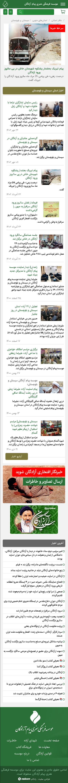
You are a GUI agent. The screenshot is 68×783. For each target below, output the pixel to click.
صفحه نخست (51, 740)
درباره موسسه (21, 753)
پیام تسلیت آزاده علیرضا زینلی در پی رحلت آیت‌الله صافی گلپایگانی (22, 393)
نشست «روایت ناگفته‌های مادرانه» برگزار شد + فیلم (39, 565)
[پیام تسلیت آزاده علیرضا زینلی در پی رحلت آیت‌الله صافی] (51, 387)
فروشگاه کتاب (23, 747)
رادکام (33, 779)
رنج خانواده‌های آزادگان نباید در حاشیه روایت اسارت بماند (36, 570)
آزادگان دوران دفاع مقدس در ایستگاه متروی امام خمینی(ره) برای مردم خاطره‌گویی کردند (33, 603)
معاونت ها (44, 747)
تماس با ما (33, 760)
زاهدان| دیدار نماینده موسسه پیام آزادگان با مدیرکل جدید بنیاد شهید (23, 271)
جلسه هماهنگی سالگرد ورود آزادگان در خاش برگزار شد (23, 237)
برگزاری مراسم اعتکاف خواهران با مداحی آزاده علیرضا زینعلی (22, 351)
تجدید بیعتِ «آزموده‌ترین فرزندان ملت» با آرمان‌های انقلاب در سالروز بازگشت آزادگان (34, 618)
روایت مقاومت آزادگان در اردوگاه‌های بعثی (43, 626)
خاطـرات (12, 740)
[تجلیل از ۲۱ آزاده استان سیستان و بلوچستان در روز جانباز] (51, 313)
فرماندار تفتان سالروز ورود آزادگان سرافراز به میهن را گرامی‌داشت (24, 206)
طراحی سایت (44, 779)
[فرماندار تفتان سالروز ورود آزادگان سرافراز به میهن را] (51, 209)
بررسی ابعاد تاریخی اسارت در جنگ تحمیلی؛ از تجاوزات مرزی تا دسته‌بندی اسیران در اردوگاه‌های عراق (34, 686)
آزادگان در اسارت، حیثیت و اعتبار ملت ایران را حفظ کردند (37, 576)
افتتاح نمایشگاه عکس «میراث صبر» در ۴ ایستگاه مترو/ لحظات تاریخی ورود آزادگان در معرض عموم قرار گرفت (34, 584)
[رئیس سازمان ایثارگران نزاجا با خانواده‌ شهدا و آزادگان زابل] (51, 109)
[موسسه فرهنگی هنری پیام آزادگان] (5, 4)
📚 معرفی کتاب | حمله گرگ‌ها (48, 699)
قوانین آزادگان (43, 753)
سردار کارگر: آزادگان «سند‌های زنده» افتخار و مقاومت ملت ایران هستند (34, 634)
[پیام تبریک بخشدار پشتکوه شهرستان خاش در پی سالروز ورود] (51, 177)
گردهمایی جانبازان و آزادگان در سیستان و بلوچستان (22, 140)
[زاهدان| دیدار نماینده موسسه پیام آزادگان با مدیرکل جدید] (51, 274)
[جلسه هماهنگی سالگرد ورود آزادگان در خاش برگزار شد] (51, 242)
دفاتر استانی (56, 20)
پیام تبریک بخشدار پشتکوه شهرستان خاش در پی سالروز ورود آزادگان (34, 70)
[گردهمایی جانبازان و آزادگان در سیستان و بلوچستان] (51, 145)
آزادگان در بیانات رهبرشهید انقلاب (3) (45, 672)
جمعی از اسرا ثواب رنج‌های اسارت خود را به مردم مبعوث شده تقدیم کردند (35, 593)
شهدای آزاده (30, 740)
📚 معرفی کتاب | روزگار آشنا (49, 667)
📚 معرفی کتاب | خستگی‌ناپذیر (48, 678)
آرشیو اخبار (16, 456)
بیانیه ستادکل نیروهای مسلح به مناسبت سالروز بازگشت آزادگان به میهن (33, 643)
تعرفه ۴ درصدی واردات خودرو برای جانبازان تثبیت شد (37, 694)
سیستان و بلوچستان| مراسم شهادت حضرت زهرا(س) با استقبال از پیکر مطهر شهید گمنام (23, 427)
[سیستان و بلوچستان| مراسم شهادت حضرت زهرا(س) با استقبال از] (51, 428)
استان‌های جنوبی (39, 20)
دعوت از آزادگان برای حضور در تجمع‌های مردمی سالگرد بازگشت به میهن (33, 653)
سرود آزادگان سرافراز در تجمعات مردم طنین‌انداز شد (39, 611)
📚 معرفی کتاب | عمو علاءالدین (47, 661)
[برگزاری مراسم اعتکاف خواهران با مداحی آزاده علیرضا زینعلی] (51, 356)
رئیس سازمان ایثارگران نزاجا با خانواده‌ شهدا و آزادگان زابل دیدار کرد (22, 106)
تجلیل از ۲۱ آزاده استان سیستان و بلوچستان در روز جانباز (24, 310)
